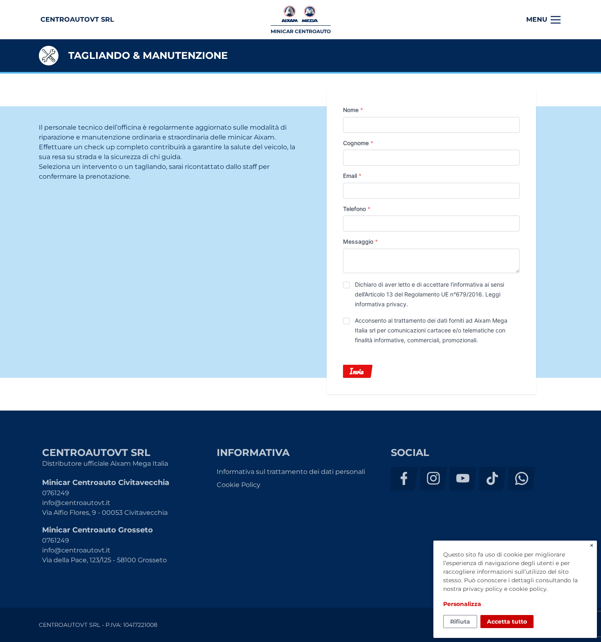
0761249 (55, 493)
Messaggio (360, 241)
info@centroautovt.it (76, 503)
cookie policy (528, 589)
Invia (356, 371)
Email (352, 175)
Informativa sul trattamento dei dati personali (291, 472)
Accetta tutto (507, 621)
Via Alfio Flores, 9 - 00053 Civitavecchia (105, 512)
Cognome (358, 142)
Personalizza (462, 604)
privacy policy (482, 589)
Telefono (356, 208)
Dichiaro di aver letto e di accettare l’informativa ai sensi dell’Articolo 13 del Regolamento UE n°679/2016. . (429, 294)
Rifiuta (460, 621)
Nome (353, 109)
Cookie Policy (238, 485)
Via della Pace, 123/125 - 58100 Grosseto (104, 560)
